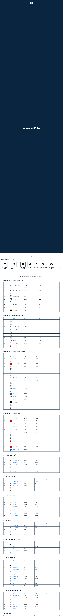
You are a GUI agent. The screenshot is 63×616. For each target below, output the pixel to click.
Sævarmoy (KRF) (16, 363)
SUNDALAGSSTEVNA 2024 (18, 254)
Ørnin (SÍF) (14, 471)
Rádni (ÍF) (14, 585)
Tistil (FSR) (15, 380)
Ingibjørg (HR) (15, 608)
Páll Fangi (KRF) (15, 485)
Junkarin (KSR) (15, 391)
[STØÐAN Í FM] (4, 264)
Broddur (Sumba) (16, 374)
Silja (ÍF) (14, 399)
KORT (29, 267)
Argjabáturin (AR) (15, 531)
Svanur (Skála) (15, 405)
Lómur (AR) (14, 487)
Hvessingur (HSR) (15, 580)
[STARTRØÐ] (36, 264)
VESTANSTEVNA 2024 (55, 254)
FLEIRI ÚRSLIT (23, 268)
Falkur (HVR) (15, 366)
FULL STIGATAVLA (13, 268)
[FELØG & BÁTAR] (51, 264)
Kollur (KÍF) (15, 423)
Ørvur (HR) (14, 529)
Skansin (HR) (15, 506)
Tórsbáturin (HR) (15, 525)
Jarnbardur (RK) (15, 481)
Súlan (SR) (15, 408)
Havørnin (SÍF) (15, 377)
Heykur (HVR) (15, 469)
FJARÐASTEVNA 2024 (36, 254)
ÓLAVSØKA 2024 (31, 256)
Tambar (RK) (15, 393)
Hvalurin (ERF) (15, 565)
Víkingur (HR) (15, 574)
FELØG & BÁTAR (51, 268)
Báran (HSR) (15, 438)
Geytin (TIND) (15, 599)
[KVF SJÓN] (59, 264)
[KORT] (30, 264)
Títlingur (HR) (15, 361)
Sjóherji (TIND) (15, 490)
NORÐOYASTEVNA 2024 (8, 254)
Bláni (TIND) (15, 383)
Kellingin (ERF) (15, 402)
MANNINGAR (43, 267)
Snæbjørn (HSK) (15, 515)
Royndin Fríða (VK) (16, 550)
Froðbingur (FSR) (15, 571)
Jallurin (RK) (15, 462)
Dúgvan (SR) (15, 372)
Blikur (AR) (14, 466)
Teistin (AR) (14, 604)
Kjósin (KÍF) (14, 544)
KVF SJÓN (59, 268)
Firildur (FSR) (15, 432)
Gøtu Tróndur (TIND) (16, 527)
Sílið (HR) (14, 358)
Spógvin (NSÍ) (15, 511)
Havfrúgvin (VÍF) (16, 449)
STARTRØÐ (36, 267)
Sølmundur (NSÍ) (15, 576)
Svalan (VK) (15, 385)
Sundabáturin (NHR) (16, 569)
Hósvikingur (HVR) (16, 578)
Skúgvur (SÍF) (15, 562)
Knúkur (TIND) (15, 464)
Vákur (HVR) (15, 583)
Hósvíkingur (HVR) (16, 483)
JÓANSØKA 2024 (28, 254)
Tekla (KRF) (15, 396)
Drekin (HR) (14, 504)
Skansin (14, 356)
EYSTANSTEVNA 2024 (46, 254)
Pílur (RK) (14, 388)
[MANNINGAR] (43, 264)
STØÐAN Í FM (4, 268)
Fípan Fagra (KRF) (16, 460)
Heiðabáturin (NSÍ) (16, 534)
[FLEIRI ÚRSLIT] (23, 264)
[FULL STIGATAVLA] (13, 264)
